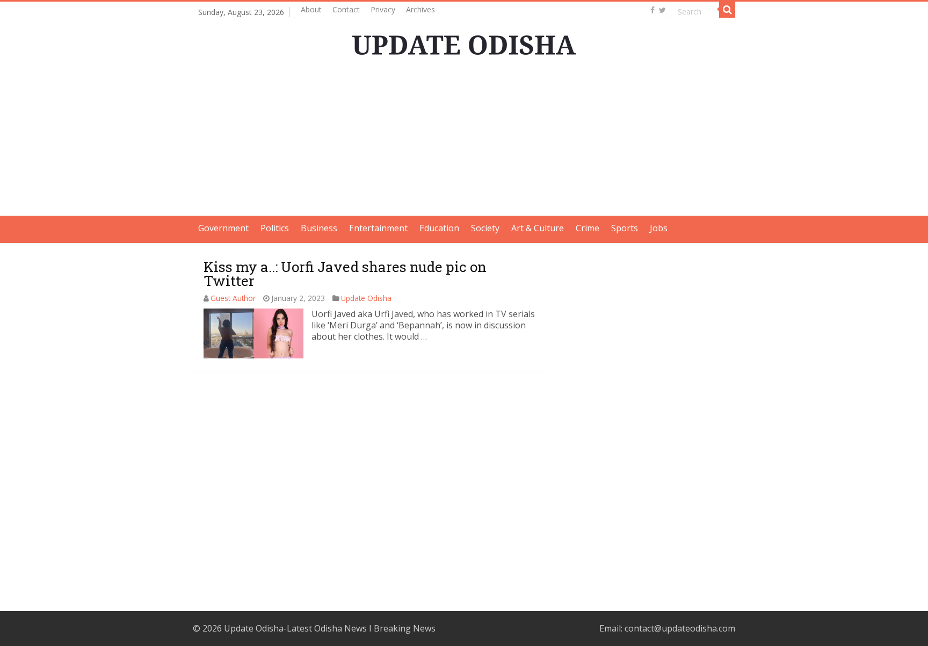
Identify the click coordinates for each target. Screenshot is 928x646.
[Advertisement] (464, 140)
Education (439, 228)
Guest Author (233, 298)
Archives (420, 9)
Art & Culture (537, 228)
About (311, 9)
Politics (274, 228)
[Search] (727, 10)
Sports (624, 228)
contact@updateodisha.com (680, 628)
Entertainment (378, 228)
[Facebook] (652, 10)
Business (319, 228)
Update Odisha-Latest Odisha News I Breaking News (330, 628)
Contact (346, 9)
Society (485, 228)
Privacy (383, 9)
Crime (587, 228)
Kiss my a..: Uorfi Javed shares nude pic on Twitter (345, 274)
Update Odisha (366, 298)
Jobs (659, 228)
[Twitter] (662, 10)
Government (223, 228)
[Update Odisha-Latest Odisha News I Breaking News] (464, 41)
